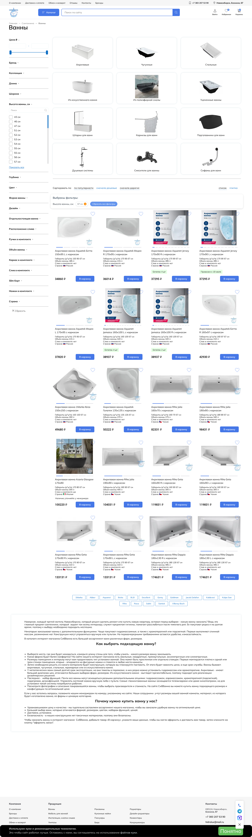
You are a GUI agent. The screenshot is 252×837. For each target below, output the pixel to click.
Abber (92, 597)
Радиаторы (135, 809)
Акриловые (82, 64)
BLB (133, 597)
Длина (13, 83)
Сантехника (28, 23)
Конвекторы (136, 818)
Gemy (160, 597)
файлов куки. (129, 832)
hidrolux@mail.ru (214, 822)
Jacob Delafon (192, 597)
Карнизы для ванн (146, 135)
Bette (120, 597)
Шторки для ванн (83, 135)
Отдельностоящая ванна (23, 218)
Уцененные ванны (210, 99)
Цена (13, 39)
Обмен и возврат (57, 3)
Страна (13, 301)
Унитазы (52, 822)
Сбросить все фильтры (103, 204)
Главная (13, 23)
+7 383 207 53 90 (215, 816)
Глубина (14, 177)
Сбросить (20, 310)
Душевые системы (82, 170)
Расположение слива (21, 228)
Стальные (211, 64)
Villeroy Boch (178, 603)
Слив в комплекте (19, 270)
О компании (15, 3)
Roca (136, 603)
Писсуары (99, 818)
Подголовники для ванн (211, 135)
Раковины (99, 809)
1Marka (78, 597)
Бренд (12, 62)
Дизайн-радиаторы (139, 813)
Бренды (99, 3)
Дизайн (13, 208)
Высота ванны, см (19, 104)
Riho (125, 603)
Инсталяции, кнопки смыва (61, 818)
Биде (96, 822)
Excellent (146, 597)
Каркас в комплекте (20, 259)
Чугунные (146, 64)
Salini (148, 603)
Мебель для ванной (58, 813)
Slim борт (14, 280)
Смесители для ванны (146, 170)
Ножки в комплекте (20, 291)
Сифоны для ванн (211, 170)
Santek (161, 603)
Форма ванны (17, 197)
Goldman (174, 597)
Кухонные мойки (102, 813)
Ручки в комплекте (20, 239)
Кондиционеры (137, 822)
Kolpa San (227, 597)
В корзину (85, 278)
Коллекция (15, 73)
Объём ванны (17, 249)
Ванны (51, 809)
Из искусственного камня (82, 99)
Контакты (86, 3)
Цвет (12, 187)
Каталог (51, 12)
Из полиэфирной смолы (146, 99)
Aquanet (107, 597)
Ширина (14, 93)
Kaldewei (210, 597)
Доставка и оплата (34, 3)
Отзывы (73, 3)
